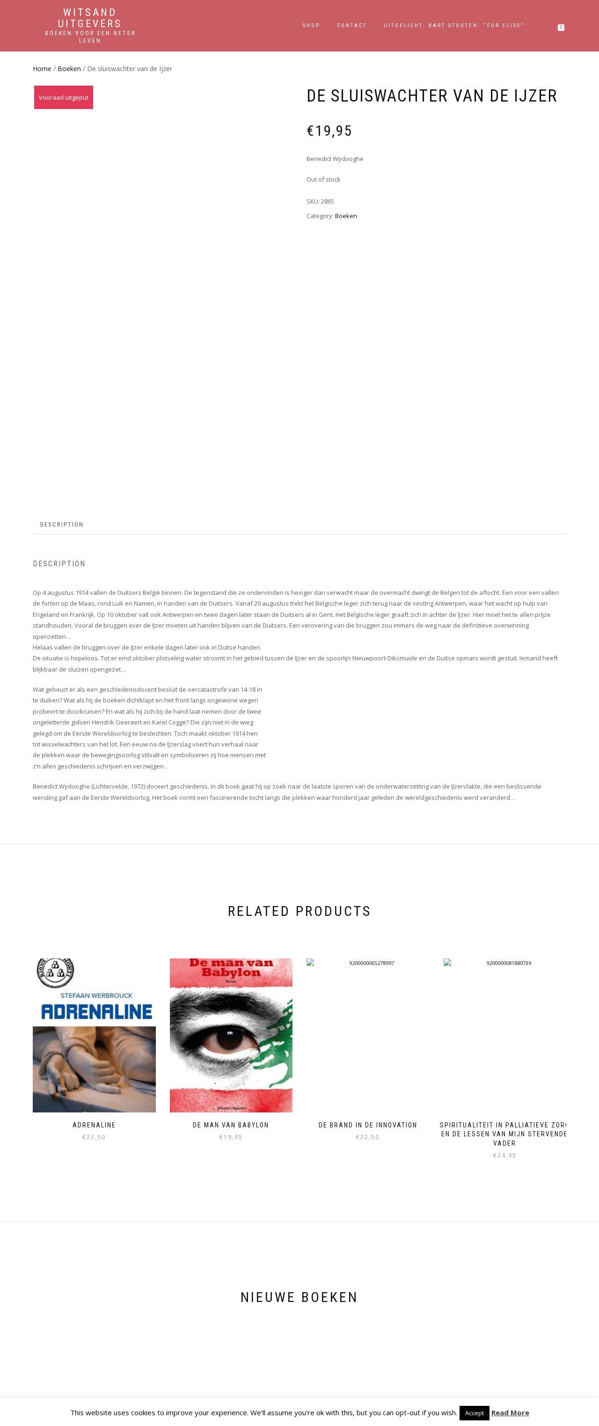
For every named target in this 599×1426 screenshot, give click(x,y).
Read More (510, 1412)
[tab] (62, 524)
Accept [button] (474, 1413)
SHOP (311, 25)
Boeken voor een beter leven (90, 37)
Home (42, 68)
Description (62, 524)
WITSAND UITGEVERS (90, 18)
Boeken (69, 68)
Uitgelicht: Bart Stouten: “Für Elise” (454, 25)
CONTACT (352, 25)
